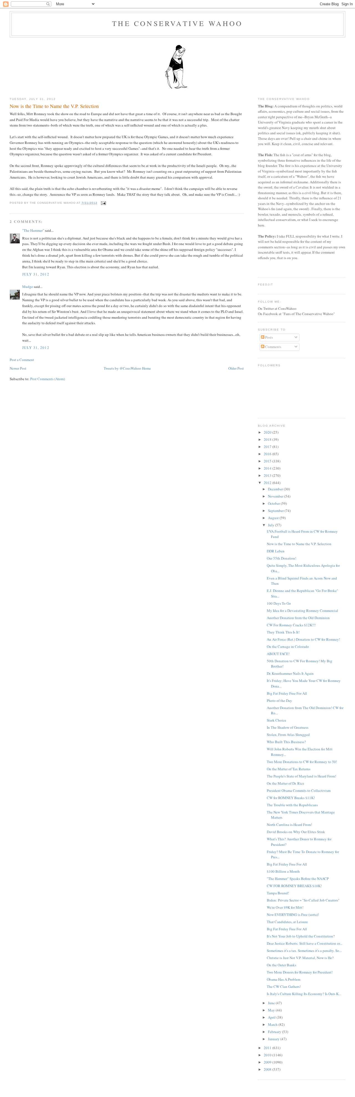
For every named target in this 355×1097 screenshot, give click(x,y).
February (275, 1031)
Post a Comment (22, 359)
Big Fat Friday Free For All (287, 693)
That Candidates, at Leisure (287, 921)
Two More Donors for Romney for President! (300, 972)
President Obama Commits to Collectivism (299, 790)
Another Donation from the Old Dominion (298, 617)
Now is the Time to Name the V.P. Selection (54, 106)
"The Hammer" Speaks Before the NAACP (298, 878)
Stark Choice (276, 720)
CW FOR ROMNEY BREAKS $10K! (294, 885)
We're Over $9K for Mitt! (285, 907)
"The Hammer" (33, 230)
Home (146, 368)
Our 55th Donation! (281, 558)
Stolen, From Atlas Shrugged (288, 734)
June (272, 1002)
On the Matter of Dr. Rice (285, 783)
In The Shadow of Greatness (287, 727)
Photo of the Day (279, 700)
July (271, 524)
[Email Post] (102, 202)
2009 (268, 1062)
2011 (268, 1047)
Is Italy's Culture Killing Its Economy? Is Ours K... (304, 993)
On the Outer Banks (281, 964)
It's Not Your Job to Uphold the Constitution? (301, 936)
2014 (268, 468)
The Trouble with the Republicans (292, 804)
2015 (268, 461)
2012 (268, 482)
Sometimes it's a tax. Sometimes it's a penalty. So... (304, 950)
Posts (268, 337)
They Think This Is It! (283, 632)
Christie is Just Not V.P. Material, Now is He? (300, 957)
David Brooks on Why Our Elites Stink (296, 831)
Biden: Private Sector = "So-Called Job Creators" (303, 900)
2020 (268, 432)
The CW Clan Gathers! (284, 986)
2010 (268, 1054)
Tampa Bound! (278, 892)
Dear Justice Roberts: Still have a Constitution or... (304, 943)
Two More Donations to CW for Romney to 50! (302, 761)
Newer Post (18, 368)
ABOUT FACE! (278, 653)
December (276, 488)
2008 (268, 1069)
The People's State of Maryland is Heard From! (301, 776)
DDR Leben (276, 550)
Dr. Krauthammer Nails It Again (290, 673)
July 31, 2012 (35, 274)
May (272, 1010)
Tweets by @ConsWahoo (122, 368)
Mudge (27, 286)
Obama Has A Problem (283, 979)
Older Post (236, 368)
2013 (268, 475)
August (274, 517)
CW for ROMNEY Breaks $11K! (291, 797)
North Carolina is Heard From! (289, 824)
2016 (268, 453)
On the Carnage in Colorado (288, 646)
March (273, 1024)
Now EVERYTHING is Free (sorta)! (293, 914)
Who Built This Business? (286, 741)
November (276, 496)
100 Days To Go (279, 603)
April (272, 1017)
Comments (272, 346)
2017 (268, 446)
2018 (268, 439)
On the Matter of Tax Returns (288, 768)
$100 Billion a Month (283, 871)
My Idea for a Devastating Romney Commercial (302, 610)
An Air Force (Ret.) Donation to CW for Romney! (303, 639)
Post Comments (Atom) (47, 378)
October (274, 503)
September (276, 510)
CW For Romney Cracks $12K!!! (291, 624)
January (274, 1038)
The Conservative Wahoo (177, 23)
